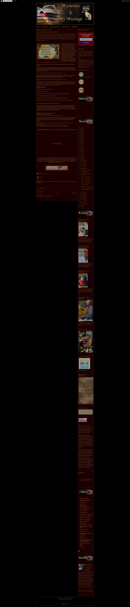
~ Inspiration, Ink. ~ (84, 512)
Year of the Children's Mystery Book (47, 32)
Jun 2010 (83, 193)
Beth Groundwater (84, 498)
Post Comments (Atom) (48, 195)
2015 (81, 149)
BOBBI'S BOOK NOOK (85, 500)
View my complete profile (84, 586)
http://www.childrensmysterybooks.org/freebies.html (48, 62)
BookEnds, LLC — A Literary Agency (84, 506)
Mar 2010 (83, 199)
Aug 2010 (83, 168)
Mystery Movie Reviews (55, 26)
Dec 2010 (83, 160)
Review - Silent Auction (86, 186)
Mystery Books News (85, 521)
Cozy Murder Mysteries (85, 508)
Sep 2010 (83, 166)
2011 (81, 157)
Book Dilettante (83, 502)
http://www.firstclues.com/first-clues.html (45, 83)
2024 (81, 132)
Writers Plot (82, 546)
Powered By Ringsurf (65, 599)
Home (38, 26)
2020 (81, 139)
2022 (81, 135)
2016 (81, 147)
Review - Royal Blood (85, 177)
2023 (81, 133)
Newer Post (39, 193)
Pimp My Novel (83, 531)
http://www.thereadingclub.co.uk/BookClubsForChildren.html (49, 115)
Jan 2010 (83, 203)
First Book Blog (83, 510)
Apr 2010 (83, 197)
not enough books (84, 529)
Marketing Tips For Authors (86, 514)
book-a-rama (83, 504)
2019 (81, 141)
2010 (81, 159)
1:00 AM (39, 179)
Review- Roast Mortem (86, 180)
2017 (81, 145)
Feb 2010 (83, 201)
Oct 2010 (83, 164)
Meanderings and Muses (85, 515)
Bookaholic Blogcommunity (65, 597)
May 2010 (83, 195)
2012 (81, 155)
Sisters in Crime (83, 537)
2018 (81, 143)
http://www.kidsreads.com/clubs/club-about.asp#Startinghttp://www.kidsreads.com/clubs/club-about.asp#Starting (53, 126)
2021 (81, 137)
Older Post (74, 193)
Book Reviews (45, 26)
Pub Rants (82, 536)
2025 (81, 130)
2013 (81, 153)
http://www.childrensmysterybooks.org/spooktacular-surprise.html (50, 73)
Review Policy (75, 26)
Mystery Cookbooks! (85, 179)
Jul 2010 (82, 192)
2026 (81, 128)
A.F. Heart (87, 564)
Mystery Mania (83, 523)
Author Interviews (66, 26)
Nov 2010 (83, 162)
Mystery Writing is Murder (86, 524)
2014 (81, 151)
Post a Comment (40, 191)
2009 (81, 206)
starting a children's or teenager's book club (53, 181)
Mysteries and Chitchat (85, 519)
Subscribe (86, 42)
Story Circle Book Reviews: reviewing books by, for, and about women (86, 540)
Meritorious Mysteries (85, 517)
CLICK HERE (63, 158)
